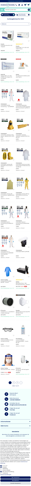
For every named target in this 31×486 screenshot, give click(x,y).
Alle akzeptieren (15, 477)
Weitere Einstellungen (5, 474)
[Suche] (29, 10)
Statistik (5, 467)
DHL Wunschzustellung (8, 471)
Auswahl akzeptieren (15, 483)
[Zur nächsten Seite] (20, 382)
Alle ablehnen (15, 480)
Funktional (5, 473)
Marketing (5, 468)
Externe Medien (6, 470)
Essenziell (5, 465)
